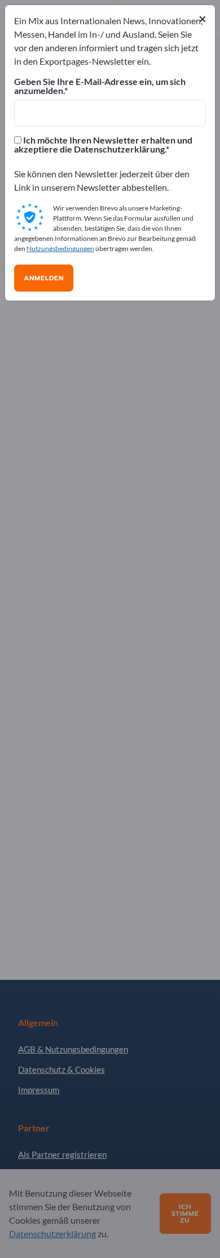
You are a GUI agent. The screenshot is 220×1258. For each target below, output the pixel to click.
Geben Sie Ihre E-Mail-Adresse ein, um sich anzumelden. (100, 86)
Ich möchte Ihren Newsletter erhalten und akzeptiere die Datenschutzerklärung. (103, 145)
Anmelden (44, 278)
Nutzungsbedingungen (60, 248)
